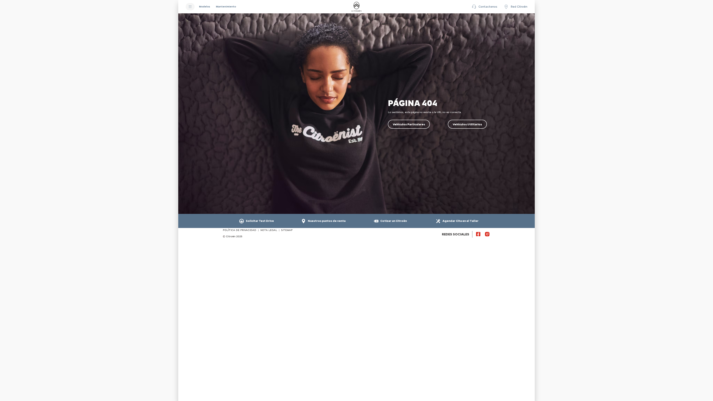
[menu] (190, 6)
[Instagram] (487, 234)
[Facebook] (478, 234)
